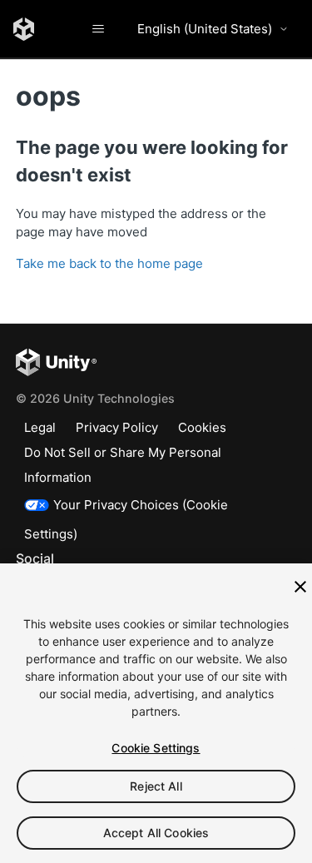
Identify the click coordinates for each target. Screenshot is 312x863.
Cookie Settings (155, 748)
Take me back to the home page (109, 263)
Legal (40, 427)
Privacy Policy (117, 427)
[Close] (300, 586)
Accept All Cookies (156, 833)
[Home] (23, 29)
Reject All (155, 786)
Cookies (202, 427)
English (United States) (204, 29)
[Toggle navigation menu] (97, 29)
